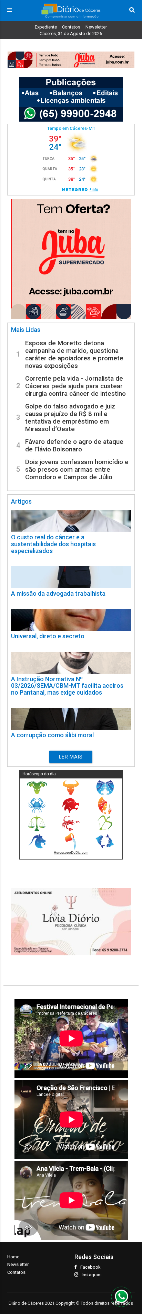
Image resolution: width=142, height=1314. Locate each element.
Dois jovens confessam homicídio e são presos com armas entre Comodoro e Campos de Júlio (77, 469)
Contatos (71, 27)
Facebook (90, 1267)
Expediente (46, 27)
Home (13, 1256)
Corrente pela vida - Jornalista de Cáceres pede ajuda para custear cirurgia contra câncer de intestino (75, 386)
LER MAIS (71, 757)
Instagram (92, 1274)
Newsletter (96, 27)
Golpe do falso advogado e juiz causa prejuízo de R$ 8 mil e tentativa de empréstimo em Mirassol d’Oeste (70, 418)
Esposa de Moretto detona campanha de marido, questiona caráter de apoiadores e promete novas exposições (74, 354)
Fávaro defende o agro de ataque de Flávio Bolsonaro (74, 445)
